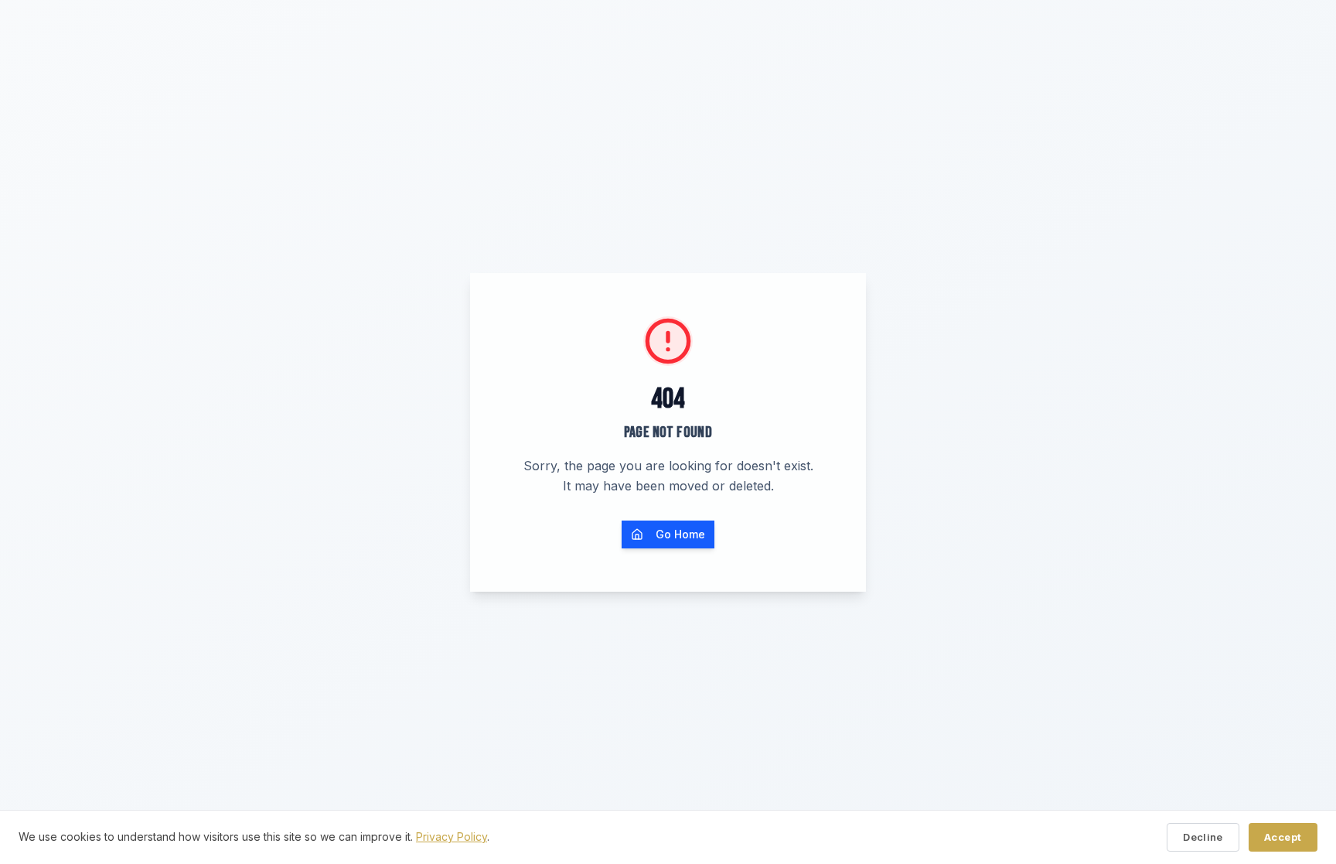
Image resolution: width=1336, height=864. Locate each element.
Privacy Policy (451, 836)
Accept (1283, 837)
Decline (1203, 837)
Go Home (680, 534)
